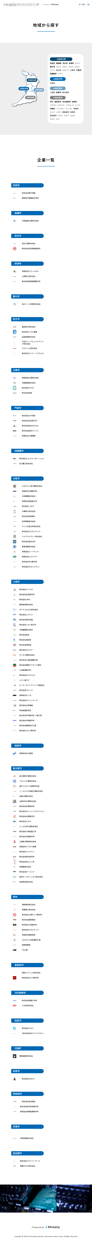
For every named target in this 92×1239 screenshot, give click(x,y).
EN (83, 4)
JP (79, 4)
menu (88, 4)
